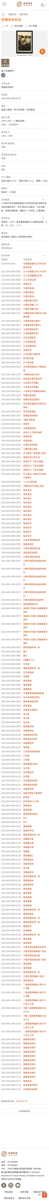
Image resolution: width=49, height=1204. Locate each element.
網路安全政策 (24, 1198)
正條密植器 (28, 672)
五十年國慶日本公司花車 (34, 271)
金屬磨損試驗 (29, 428)
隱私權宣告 (9, 1198)
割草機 (26, 776)
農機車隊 (27, 1080)
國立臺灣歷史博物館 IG (10, 1185)
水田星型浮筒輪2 (31, 386)
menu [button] (4, 4)
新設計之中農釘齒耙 (32, 432)
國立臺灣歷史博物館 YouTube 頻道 (17, 1185)
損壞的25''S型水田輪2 (33, 465)
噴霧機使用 (28, 742)
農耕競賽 (27, 809)
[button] (4, 25)
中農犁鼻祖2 (29, 292)
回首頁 (3, 14)
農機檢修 (27, 926)
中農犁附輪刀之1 (31, 304)
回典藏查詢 (24, 1111)
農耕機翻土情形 (30, 763)
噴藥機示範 (28, 838)
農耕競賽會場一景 (31, 647)
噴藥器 (26, 676)
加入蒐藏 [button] (33, 25)
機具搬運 (27, 680)
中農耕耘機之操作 (31, 374)
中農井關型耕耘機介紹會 (34, 959)
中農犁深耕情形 (30, 444)
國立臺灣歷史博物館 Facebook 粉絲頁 (3, 1185)
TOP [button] (44, 1195)
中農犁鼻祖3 (29, 296)
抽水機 (26, 713)
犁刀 (25, 818)
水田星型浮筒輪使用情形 (34, 391)
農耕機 (26, 747)
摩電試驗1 (28, 436)
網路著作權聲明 (39, 1193)
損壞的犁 (27, 283)
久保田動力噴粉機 (31, 354)
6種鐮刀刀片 (29, 659)
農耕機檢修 (28, 726)
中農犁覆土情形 (30, 448)
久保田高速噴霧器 (31, 751)
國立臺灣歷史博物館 (10, 1154)
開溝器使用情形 (30, 415)
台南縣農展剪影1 (31, 329)
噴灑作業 (27, 349)
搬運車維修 (28, 544)
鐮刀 (25, 651)
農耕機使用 (28, 859)
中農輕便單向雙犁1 (32, 320)
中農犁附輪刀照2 (31, 308)
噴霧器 (26, 851)
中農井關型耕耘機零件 (33, 599)
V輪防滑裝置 (29, 419)
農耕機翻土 (28, 855)
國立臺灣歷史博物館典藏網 (25, 4)
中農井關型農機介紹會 (33, 976)
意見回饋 (18, 25)
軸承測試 (27, 490)
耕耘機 (26, 797)
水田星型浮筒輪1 (31, 382)
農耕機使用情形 (30, 738)
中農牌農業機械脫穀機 (33, 693)
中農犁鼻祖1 (29, 288)
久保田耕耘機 (29, 341)
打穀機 (26, 755)
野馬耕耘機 (28, 358)
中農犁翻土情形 (30, 300)
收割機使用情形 (30, 780)
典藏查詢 (12, 14)
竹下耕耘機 (28, 362)
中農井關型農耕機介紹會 (34, 951)
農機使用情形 (29, 1039)
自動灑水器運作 (30, 709)
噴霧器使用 (28, 730)
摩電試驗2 (28, 440)
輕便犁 (26, 423)
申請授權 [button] (5, 65)
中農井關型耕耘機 (31, 539)
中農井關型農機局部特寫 (34, 946)
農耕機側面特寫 (30, 603)
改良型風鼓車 (29, 337)
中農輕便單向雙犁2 (32, 324)
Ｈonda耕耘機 (30, 481)
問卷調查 (9, 1191)
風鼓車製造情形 (30, 552)
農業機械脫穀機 (30, 701)
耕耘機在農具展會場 (32, 378)
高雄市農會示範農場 (32, 793)
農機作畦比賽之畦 (31, 457)
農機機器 (27, 688)
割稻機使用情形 (30, 734)
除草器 (26, 663)
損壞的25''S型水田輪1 (33, 461)
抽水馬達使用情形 (31, 697)
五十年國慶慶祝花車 (32, 275)
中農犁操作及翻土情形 (33, 485)
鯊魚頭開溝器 (29, 411)
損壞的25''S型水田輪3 (33, 469)
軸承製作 (27, 523)
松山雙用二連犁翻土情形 (34, 453)
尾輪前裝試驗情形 (31, 399)
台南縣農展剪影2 (31, 333)
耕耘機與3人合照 (31, 801)
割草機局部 (28, 772)
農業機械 (27, 705)
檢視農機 (27, 930)
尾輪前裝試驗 (29, 395)
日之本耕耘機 (29, 279)
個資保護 (24, 1191)
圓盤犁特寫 (28, 830)
